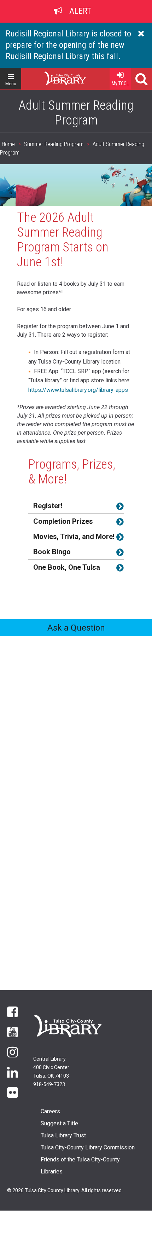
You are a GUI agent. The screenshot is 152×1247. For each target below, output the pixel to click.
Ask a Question (76, 628)
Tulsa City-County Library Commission (88, 1147)
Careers (50, 1111)
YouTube (12, 1031)
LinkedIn (12, 1072)
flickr (12, 1092)
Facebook (12, 1011)
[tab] (76, 505)
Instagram (12, 1051)
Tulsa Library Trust (63, 1135)
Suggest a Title (59, 1123)
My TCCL (120, 83)
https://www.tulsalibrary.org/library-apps (78, 390)
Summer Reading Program (53, 144)
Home (52, 75)
